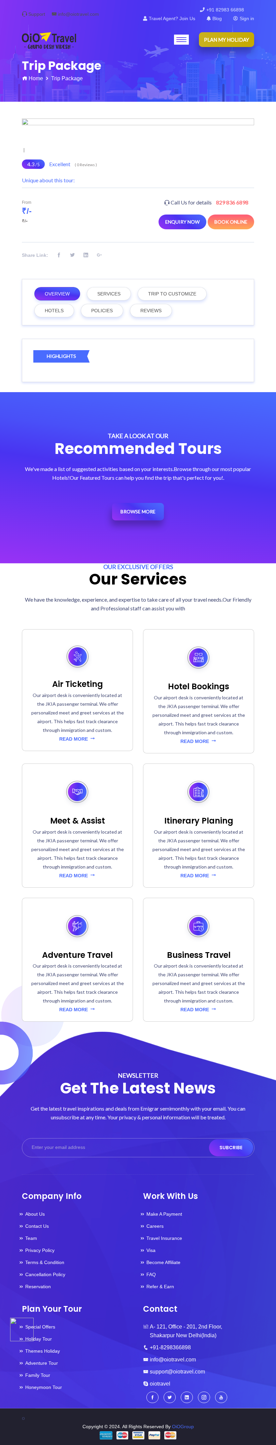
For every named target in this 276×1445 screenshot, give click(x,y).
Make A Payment (164, 1214)
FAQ (151, 1274)
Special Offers (40, 1327)
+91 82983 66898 (225, 9)
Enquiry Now (182, 222)
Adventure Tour (41, 1363)
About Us (35, 1214)
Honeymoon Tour (43, 1387)
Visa (151, 1250)
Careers (155, 1226)
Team (31, 1238)
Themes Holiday (42, 1351)
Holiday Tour (38, 1339)
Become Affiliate (163, 1262)
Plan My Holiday (226, 40)
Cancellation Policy (45, 1274)
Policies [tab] (102, 310)
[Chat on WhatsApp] (22, 1328)
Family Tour (37, 1375)
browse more (138, 511)
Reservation (38, 1286)
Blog (217, 18)
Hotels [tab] (54, 310)
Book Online (230, 222)
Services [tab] (108, 293)
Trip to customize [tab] (172, 293)
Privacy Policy (40, 1250)
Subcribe (230, 1147)
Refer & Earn (160, 1286)
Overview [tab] (57, 293)
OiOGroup (183, 1426)
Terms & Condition (44, 1262)
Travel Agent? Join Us (172, 18)
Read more (74, 739)
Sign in (247, 18)
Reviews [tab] (151, 310)
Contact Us (37, 1226)
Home (36, 78)
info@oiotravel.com (78, 14)
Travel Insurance (164, 1238)
